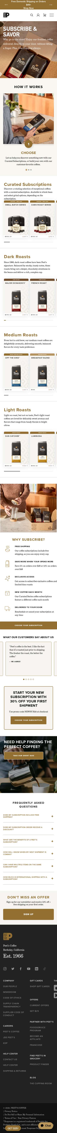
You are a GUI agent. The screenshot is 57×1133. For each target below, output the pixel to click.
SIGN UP (28, 914)
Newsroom (9, 992)
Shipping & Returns (14, 1070)
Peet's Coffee (11, 1031)
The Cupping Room (41, 1083)
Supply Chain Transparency (12, 1005)
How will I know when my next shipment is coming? (24, 853)
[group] (28, 4)
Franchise (36, 1045)
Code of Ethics (12, 997)
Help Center (10, 1065)
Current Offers (39, 1005)
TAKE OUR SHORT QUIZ (23, 755)
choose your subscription (28, 625)
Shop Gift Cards (40, 986)
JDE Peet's (9, 1037)
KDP (5, 1043)
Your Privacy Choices (26, 1118)
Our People (10, 986)
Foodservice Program (37, 1029)
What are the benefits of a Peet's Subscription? (20, 840)
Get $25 (34, 1011)
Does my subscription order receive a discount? (22, 828)
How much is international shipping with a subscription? (25, 878)
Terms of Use (9, 1118)
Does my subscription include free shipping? (21, 816)
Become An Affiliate (36, 1038)
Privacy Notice (10, 1111)
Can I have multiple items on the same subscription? (22, 865)
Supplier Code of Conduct (13, 1014)
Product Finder (39, 1064)
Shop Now (28, 8)
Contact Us (10, 1059)
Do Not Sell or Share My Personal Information (23, 1114)
